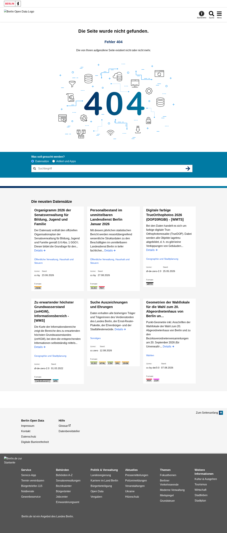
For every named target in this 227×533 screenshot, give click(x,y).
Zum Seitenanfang (207, 412)
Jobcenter (62, 496)
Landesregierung (101, 475)
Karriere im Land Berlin (104, 480)
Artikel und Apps (66, 161)
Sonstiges (95, 338)
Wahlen (150, 355)
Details (38, 251)
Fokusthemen (168, 475)
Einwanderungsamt (67, 502)
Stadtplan (200, 500)
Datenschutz (28, 436)
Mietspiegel (167, 495)
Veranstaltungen (135, 485)
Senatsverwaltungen (68, 480)
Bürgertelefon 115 (31, 485)
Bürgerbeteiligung (101, 485)
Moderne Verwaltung (172, 490)
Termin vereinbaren (32, 480)
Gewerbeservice (31, 496)
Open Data (97, 491)
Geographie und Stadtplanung (162, 258)
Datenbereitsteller (69, 431)
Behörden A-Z (64, 475)
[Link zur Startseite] (19, 14)
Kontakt (25, 431)
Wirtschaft (200, 489)
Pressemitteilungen (136, 475)
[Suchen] (188, 168)
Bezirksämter (64, 485)
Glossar (63, 425)
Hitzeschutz (132, 496)
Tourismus (201, 484)
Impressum (27, 425)
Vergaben (96, 496)
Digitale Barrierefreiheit (35, 442)
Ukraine (130, 491)
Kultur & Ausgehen (206, 479)
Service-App (28, 475)
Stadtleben (201, 495)
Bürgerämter (63, 491)
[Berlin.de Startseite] (14, 461)
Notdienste (27, 491)
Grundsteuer (167, 500)
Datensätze (42, 161)
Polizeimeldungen (136, 480)
